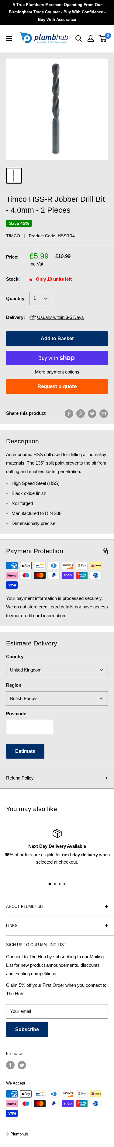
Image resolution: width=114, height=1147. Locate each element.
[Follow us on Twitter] (22, 1065)
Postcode (16, 713)
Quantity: (16, 298)
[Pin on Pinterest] (80, 413)
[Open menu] (9, 38)
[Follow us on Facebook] (10, 1065)
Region (13, 685)
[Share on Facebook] (69, 413)
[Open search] (78, 38)
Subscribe (27, 1029)
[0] (103, 38)
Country (14, 656)
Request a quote (57, 386)
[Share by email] (103, 413)
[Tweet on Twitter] (92, 413)
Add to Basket (57, 338)
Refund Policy (20, 777)
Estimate (25, 751)
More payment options (57, 371)
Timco (13, 235)
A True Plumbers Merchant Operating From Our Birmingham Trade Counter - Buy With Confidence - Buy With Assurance (57, 12)
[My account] (91, 38)
